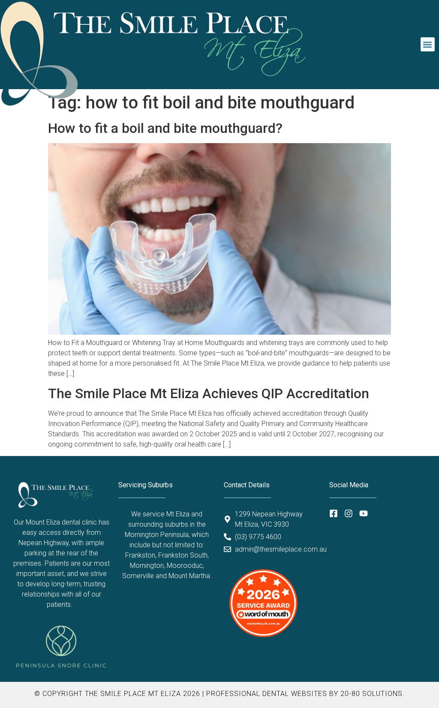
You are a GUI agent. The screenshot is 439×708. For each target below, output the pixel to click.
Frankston (140, 555)
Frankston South (182, 555)
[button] (428, 44)
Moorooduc (185, 565)
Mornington (147, 565)
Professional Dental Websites (266, 694)
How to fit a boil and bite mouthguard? (165, 128)
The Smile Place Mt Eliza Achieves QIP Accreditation (208, 393)
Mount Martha (189, 576)
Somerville (138, 576)
